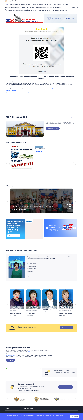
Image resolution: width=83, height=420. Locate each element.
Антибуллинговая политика (42, 7)
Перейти (10, 360)
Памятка (38, 152)
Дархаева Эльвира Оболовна (15, 314)
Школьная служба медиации (44, 10)
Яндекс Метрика (28, 415)
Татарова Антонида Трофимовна (36, 257)
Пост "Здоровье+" (30, 7)
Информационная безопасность (12, 7)
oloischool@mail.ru (34, 390)
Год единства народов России (60, 10)
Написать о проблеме (14, 235)
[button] (77, 1)
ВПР (51, 7)
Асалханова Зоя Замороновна (47, 310)
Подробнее (74, 117)
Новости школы (57, 4)
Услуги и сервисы (48, 4)
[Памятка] (22, 157)
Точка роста (65, 4)
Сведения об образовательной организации (20, 4)
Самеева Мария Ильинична (30, 314)
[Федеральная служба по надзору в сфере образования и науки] (63, 399)
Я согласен (75, 416)
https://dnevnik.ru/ (10, 355)
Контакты (7, 6)
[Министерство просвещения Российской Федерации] (20, 399)
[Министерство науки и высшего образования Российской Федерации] (41, 399)
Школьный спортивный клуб (25, 6)
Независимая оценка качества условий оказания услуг (40, 88)
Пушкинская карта (9, 9)
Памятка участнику (11, 90)
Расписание (40, 4)
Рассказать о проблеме (65, 387)
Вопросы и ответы (28, 408)
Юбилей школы (14, 6)
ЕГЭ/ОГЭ (23, 7)
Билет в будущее (57, 7)
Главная (6, 4)
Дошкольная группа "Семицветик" (23, 9)
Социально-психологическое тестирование (52, 6)
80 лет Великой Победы (37, 9)
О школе (34, 4)
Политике (53, 417)
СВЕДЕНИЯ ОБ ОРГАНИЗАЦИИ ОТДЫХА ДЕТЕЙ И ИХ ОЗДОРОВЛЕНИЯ (21, 10)
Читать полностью (53, 128)
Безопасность (37, 6)
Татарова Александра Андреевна (65, 314)
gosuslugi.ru (31, 351)
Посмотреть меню (66, 327)
